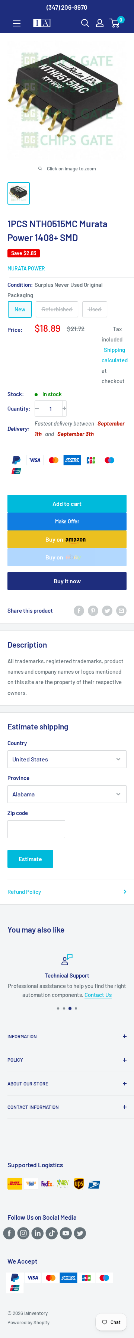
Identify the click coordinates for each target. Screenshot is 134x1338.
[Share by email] (121, 610)
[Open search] (85, 23)
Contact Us (98, 994)
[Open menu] (16, 23)
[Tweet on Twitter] (107, 610)
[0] (114, 23)
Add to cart (67, 503)
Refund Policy (24, 891)
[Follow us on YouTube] (64, 1233)
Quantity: (18, 408)
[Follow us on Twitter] (78, 1233)
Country (17, 742)
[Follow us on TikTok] (50, 1233)
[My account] (99, 23)
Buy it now (67, 580)
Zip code (17, 812)
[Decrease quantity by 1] (37, 408)
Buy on (54, 539)
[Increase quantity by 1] (64, 408)
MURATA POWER (26, 268)
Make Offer (67, 521)
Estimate (30, 858)
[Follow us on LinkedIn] (36, 1233)
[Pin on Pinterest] (93, 610)
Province (18, 777)
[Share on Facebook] (79, 610)
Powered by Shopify (28, 1322)
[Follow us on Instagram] (22, 1233)
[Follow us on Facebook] (8, 1233)
